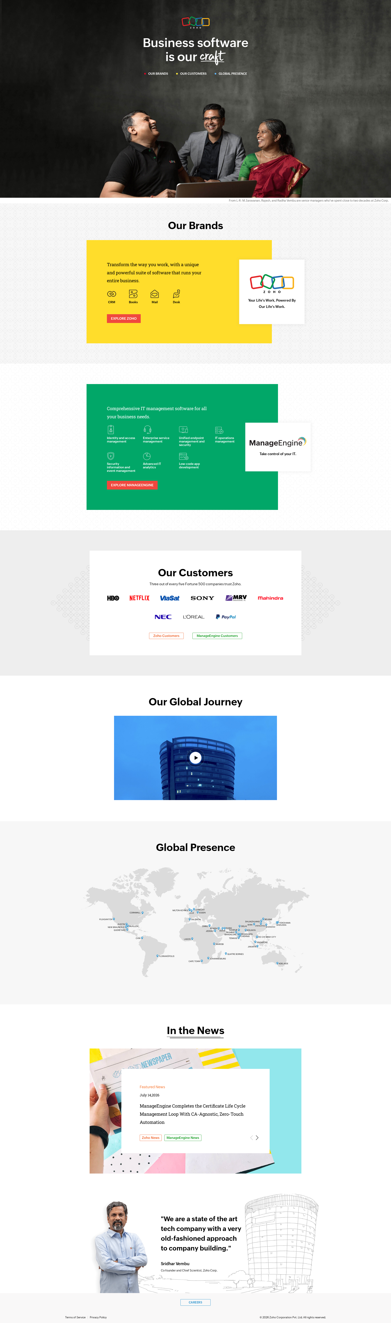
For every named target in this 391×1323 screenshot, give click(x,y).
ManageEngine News (183, 1138)
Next (256, 1137)
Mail (155, 302)
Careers (195, 1302)
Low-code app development (189, 465)
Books (133, 302)
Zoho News (150, 1138)
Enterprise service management (156, 439)
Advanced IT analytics (152, 465)
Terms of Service (75, 1317)
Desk (176, 302)
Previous (252, 1137)
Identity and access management (121, 439)
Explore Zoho (124, 319)
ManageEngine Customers (217, 636)
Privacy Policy (98, 1317)
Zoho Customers (166, 636)
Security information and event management (121, 467)
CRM (111, 302)
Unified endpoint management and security (192, 441)
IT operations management (225, 439)
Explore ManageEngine (132, 485)
